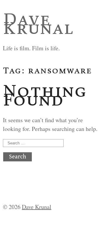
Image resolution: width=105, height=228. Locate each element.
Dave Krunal (38, 23)
